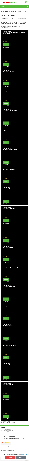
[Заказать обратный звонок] (26, 2)
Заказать (6, 44)
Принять (10, 457)
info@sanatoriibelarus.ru (11, 431)
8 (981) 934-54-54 (9, 438)
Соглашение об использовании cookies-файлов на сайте (7, 451)
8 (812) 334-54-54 (9, 436)
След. (13, 422)
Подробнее (24, 454)
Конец (16, 422)
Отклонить (20, 457)
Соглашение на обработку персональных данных (6, 447)
